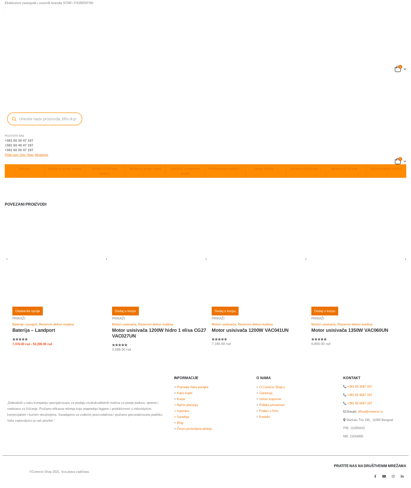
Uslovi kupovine (270, 399)
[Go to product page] (59, 259)
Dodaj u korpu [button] (125, 311)
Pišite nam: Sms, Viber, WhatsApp (26, 155)
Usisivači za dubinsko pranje (185, 171)
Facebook (375, 476)
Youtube (384, 476)
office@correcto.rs (370, 411)
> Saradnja (182, 417)
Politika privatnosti (272, 405)
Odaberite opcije (27, 311)
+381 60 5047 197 (359, 403)
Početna (24, 168)
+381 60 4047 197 (359, 395)
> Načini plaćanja (186, 405)
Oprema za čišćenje (344, 168)
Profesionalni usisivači (224, 168)
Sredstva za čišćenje (304, 168)
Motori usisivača (124, 324)
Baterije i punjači (24, 324)
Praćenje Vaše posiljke (192, 387)
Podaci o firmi (268, 411)
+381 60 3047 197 (359, 386)
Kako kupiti (184, 393)
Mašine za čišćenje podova (105, 171)
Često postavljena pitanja (194, 428)
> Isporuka (181, 411)
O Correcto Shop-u (272, 387)
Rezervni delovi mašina (386, 168)
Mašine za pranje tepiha (145, 168)
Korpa (181, 399)
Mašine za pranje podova (65, 168)
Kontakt (264, 417)
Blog (180, 423)
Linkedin (402, 476)
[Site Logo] (14, 471)
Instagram (393, 476)
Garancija (265, 393)
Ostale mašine (264, 168)
